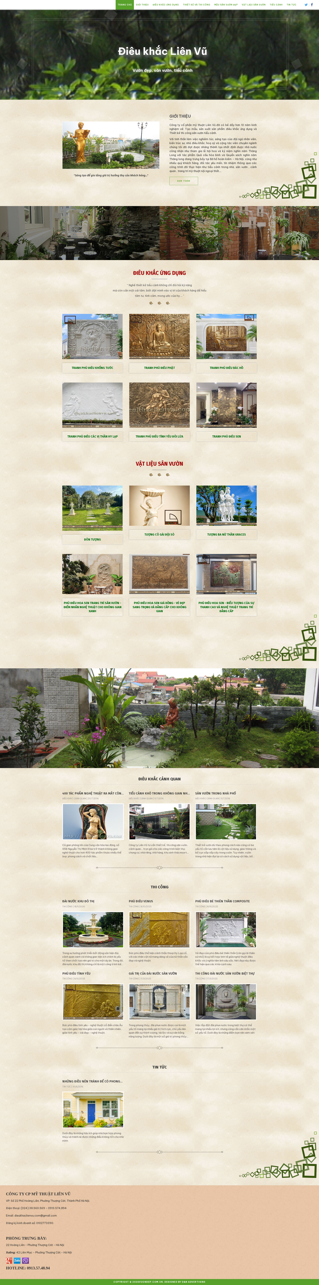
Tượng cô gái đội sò (159, 534)
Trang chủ (125, 4)
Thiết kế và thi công (196, 4)
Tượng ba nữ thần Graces (226, 534)
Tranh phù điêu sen (226, 436)
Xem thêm (183, 181)
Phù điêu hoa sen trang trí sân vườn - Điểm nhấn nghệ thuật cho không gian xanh (92, 607)
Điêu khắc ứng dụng (166, 4)
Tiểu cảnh (276, 4)
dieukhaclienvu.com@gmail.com (35, 1215)
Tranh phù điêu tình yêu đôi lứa (159, 436)
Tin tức (291, 4)
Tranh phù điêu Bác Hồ (226, 368)
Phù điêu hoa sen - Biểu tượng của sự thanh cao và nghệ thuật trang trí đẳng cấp (226, 607)
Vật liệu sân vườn (254, 4)
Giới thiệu (142, 4)
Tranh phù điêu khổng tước (92, 368)
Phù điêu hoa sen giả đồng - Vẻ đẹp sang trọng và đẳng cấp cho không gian (159, 607)
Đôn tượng (92, 539)
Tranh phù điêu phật (159, 368)
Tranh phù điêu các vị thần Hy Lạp (92, 436)
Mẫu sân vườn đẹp (226, 4)
